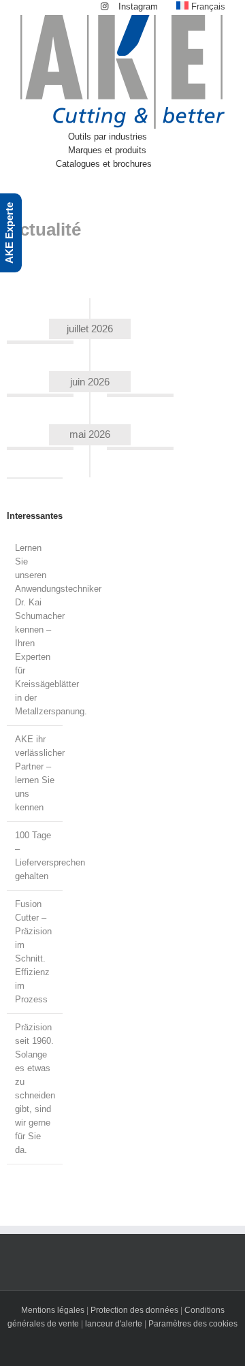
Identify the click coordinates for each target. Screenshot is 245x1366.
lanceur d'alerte (113, 1324)
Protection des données (134, 1310)
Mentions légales (52, 1310)
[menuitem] (129, 7)
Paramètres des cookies (193, 1324)
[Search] (185, 164)
